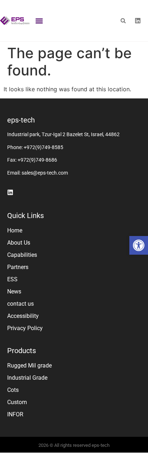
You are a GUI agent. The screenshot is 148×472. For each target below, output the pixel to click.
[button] (138, 245)
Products (21, 350)
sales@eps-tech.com (45, 173)
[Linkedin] (138, 21)
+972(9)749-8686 (37, 160)
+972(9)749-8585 (43, 147)
